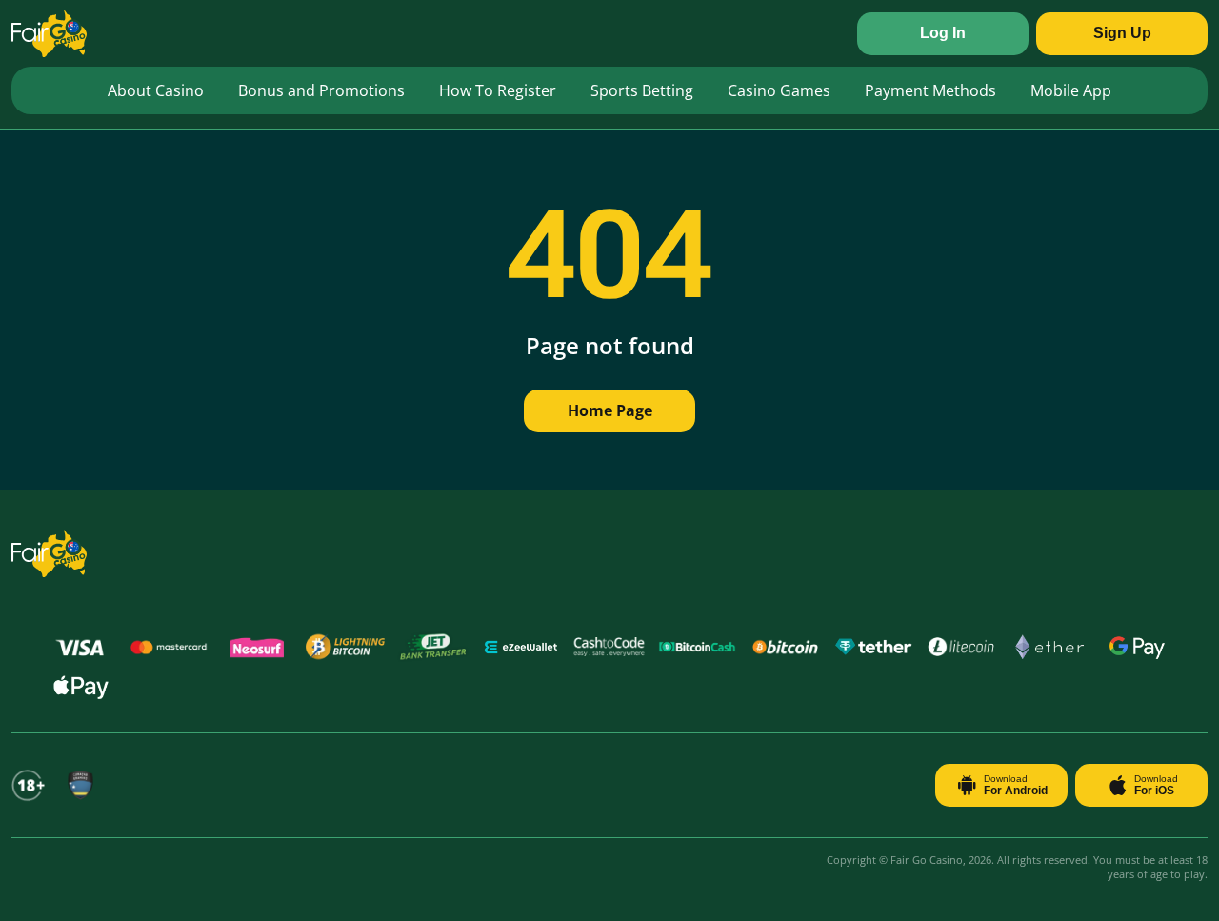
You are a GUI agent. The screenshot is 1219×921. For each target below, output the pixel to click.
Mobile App (1070, 90)
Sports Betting (641, 90)
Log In (943, 33)
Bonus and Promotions (321, 90)
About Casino (156, 90)
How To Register (497, 90)
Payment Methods (930, 90)
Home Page (610, 410)
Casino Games (779, 90)
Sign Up (1122, 33)
